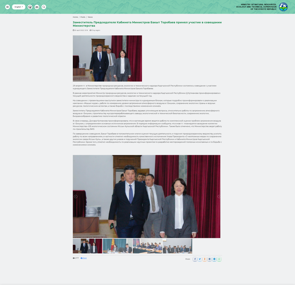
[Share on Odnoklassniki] (204, 259)
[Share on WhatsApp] (219, 259)
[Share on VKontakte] (209, 259)
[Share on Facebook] (195, 259)
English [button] (18, 7)
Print (84, 258)
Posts (82, 17)
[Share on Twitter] (200, 259)
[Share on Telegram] (214, 259)
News (90, 17)
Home (75, 17)
